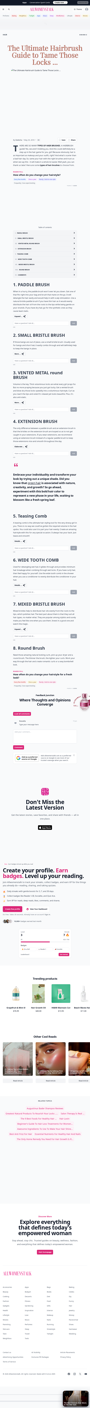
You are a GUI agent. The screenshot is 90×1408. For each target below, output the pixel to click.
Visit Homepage (45, 1252)
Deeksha (18, 140)
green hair (34, 483)
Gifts (49, 1306)
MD (39, 140)
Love (26, 1315)
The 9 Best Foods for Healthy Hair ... (39, 1118)
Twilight (31, 16)
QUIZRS (75, 185)
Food (49, 1301)
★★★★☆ (83, 35)
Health (5, 1310)
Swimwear (73, 1329)
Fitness (27, 1301)
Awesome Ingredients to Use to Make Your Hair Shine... (45, 1128)
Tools (27, 1338)
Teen (5, 1334)
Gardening (29, 1306)
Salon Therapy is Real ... (72, 1113)
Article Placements (67, 1352)
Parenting (7, 1324)
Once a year (32, 179)
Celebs (71, 1292)
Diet (48, 1296)
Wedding (72, 1334)
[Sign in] (87, 9)
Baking (14, 16)
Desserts (28, 1296)
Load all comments (22, 714)
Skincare (6, 1329)
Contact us (7, 1352)
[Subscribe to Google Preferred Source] (27, 758)
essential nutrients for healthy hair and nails (58, 1134)
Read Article (23, 1081)
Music (45, 16)
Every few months (20, 179)
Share (73, 140)
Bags (49, 1287)
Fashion (6, 1301)
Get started (64, 954)
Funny (71, 1301)
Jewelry (72, 1310)
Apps (38, 16)
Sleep (51, 16)
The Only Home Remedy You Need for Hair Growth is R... (45, 1139)
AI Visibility (36, 1352)
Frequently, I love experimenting (24, 183)
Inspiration (29, 1310)
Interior (77, 16)
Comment (19, 747)
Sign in (47, 914)
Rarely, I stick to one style (47, 179)
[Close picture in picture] (65, 1392)
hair (5, 35)
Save (63, 140)
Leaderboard (25, 954)
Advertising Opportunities (13, 1357)
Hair (70, 1306)
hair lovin (64, 1118)
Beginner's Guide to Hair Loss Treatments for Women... (45, 1123)
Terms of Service (9, 1362)
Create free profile (12, 909)
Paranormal (73, 1320)
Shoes (71, 1324)
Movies (85, 16)
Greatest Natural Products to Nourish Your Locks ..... (32, 1113)
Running (50, 1324)
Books (49, 1292)
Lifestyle (69, 16)
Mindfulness (60, 16)
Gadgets (6, 1306)
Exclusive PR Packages (40, 1357)
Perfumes (6, 16)
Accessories (7, 1287)
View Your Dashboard (38, 909)
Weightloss (22, 16)
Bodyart (28, 1292)
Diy (70, 1296)
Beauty (5, 1292)
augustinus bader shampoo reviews (45, 1108)
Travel (27, 1334)
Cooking (6, 1296)
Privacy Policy (65, 1357)
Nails (49, 1320)
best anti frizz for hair (20, 1134)
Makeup (50, 1315)
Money (71, 1315)
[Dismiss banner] (74, 755)
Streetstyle (51, 1329)
